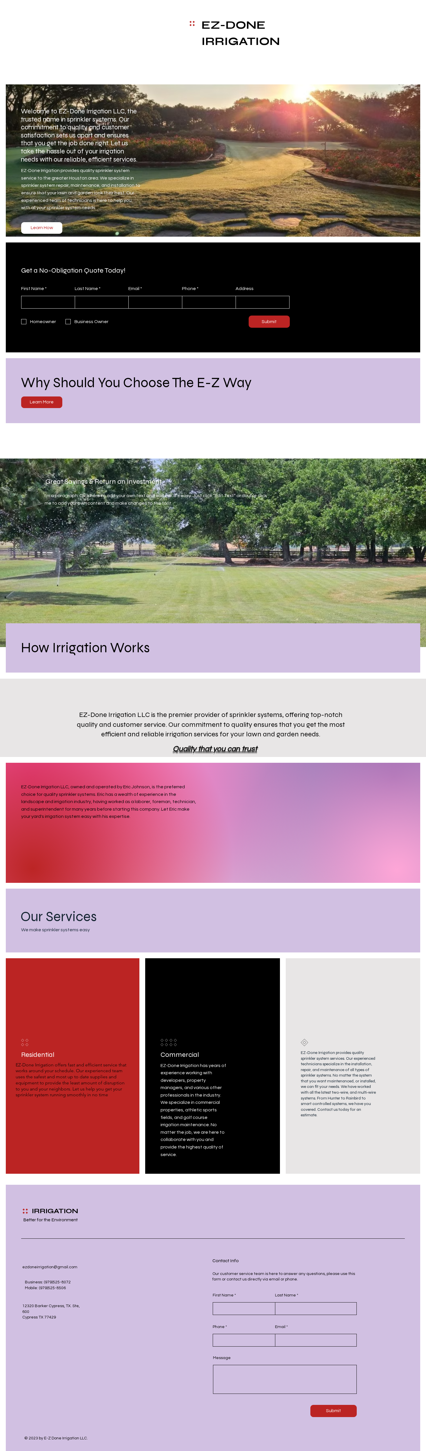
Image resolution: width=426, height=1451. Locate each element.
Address (245, 288)
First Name (32, 288)
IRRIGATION (55, 1211)
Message (222, 1358)
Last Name (86, 288)
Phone (189, 288)
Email (133, 288)
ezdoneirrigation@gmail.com (49, 1267)
